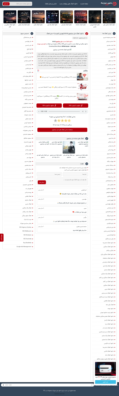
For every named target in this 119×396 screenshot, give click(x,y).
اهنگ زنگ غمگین (27, 208)
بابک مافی (111, 92)
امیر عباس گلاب (109, 65)
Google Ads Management (24, 247)
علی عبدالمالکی (27, 37)
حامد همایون (110, 111)
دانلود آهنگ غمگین (108, 247)
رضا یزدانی (111, 146)
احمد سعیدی (110, 45)
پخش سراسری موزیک (26, 223)
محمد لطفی (28, 119)
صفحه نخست (84, 4)
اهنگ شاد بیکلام (27, 212)
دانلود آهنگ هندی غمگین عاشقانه (105, 316)
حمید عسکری (110, 123)
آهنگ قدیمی (110, 235)
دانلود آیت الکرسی (109, 343)
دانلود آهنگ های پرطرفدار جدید (68, 4)
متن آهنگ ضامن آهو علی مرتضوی (43, 156)
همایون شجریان (27, 185)
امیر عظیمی (110, 68)
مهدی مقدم (28, 150)
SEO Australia (27, 239)
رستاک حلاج (110, 134)
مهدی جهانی (28, 146)
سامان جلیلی (110, 157)
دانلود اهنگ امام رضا (108, 243)
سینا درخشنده (110, 173)
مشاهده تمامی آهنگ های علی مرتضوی (62, 130)
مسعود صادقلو (28, 138)
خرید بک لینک (28, 219)
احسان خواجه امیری (108, 37)
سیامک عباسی (110, 165)
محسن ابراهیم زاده (27, 88)
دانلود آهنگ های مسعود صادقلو (105, 359)
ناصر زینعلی (29, 177)
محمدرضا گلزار (28, 111)
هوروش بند (28, 188)
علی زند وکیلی (110, 227)
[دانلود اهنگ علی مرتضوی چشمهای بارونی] (82, 147)
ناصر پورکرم (29, 173)
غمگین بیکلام (110, 250)
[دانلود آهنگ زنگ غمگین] (24, 16)
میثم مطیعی (28, 165)
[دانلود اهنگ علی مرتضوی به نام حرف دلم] (56, 147)
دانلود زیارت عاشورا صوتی (107, 312)
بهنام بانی (111, 99)
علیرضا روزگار (110, 216)
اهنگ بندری (28, 204)
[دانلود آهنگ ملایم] (38, 16)
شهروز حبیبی (110, 200)
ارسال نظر (41, 182)
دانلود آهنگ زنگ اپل (52, 25)
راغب (112, 130)
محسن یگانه (28, 99)
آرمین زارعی (111, 49)
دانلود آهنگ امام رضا (108, 347)
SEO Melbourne (27, 231)
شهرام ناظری (110, 196)
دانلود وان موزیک (41, 44)
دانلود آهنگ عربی (109, 289)
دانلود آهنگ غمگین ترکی (109, 25)
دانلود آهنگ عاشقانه (81, 25)
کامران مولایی (28, 61)
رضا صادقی (111, 142)
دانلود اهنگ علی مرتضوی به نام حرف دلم (56, 156)
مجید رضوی (28, 84)
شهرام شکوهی (110, 192)
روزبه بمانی (111, 150)
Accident (63, 393)
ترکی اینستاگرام (110, 239)
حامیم (112, 115)
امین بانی (111, 72)
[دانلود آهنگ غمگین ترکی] (109, 16)
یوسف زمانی (28, 192)
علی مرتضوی (82, 38)
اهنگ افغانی (28, 196)
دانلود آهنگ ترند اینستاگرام (106, 297)
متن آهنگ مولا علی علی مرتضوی (68, 156)
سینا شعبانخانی (110, 181)
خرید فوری (105, 382)
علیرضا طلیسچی (109, 219)
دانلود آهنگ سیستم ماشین (106, 332)
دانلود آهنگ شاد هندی (108, 340)
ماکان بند (29, 72)
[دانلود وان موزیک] (109, 4)
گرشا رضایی (28, 65)
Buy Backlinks (27, 243)
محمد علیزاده (28, 115)
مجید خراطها (28, 80)
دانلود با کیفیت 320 (74, 106)
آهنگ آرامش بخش (109, 231)
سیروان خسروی (110, 169)
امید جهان (111, 61)
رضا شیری (111, 138)
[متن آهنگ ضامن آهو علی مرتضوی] (43, 147)
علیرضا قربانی (110, 223)
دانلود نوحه (111, 309)
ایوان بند (111, 84)
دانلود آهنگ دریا (109, 324)
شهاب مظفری (110, 188)
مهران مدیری (28, 161)
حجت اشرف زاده (109, 119)
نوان (30, 181)
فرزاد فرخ (29, 49)
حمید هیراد (111, 126)
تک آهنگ (75, 38)
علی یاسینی (28, 45)
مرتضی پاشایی (28, 126)
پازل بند (112, 103)
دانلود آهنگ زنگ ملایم (108, 336)
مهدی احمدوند (28, 142)
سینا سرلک (111, 177)
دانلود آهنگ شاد (109, 355)
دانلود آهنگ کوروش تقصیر (95, 26)
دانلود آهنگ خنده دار (108, 328)
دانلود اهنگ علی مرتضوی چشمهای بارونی (82, 156)
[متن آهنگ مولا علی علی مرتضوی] (69, 147)
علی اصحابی (110, 208)
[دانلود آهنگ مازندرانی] (66, 16)
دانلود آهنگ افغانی (109, 301)
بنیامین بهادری (110, 95)
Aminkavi (61, 393)
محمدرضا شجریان (27, 107)
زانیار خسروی (110, 154)
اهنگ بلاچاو (28, 200)
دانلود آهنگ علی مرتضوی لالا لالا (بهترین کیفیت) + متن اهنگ (65, 33)
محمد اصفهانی (28, 103)
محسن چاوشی (28, 92)
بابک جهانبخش (110, 88)
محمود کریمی (28, 123)
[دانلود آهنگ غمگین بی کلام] (9, 16)
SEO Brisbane (28, 235)
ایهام (112, 80)
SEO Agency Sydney (25, 227)
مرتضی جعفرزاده (27, 130)
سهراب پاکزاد (110, 161)
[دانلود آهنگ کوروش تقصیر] (95, 16)
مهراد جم (29, 157)
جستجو (6, 4)
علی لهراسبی (28, 41)
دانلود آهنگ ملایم (38, 25)
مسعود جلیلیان (27, 134)
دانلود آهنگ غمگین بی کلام (9, 26)
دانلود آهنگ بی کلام (108, 281)
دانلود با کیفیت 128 (48, 106)
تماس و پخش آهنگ (51, 4)
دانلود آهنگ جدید (67, 41)
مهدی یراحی (28, 154)
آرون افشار (111, 53)
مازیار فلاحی (28, 68)
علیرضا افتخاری (110, 212)
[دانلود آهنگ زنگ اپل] (52, 16)
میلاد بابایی (28, 169)
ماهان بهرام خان (27, 76)
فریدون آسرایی (28, 57)
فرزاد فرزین (29, 53)
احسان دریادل (110, 41)
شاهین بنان (111, 185)
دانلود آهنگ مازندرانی (66, 25)
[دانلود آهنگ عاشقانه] (80, 16)
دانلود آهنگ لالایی (109, 351)
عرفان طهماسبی (110, 204)
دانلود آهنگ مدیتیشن (108, 293)
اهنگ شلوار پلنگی (27, 216)
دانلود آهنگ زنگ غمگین (24, 25)
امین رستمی (110, 76)
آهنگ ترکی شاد (110, 305)
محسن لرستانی (28, 95)
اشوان (112, 57)
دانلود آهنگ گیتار (109, 320)
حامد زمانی (111, 107)
